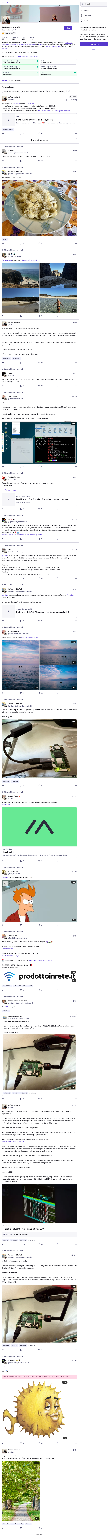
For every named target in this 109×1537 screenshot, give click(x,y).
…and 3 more (32, 1093)
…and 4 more (37, 986)
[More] (75, 133)
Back (6, 3)
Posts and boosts (8, 87)
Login (94, 49)
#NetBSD (62, 91)
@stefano (5, 595)
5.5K (3, 39)
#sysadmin (33, 91)
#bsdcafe (42, 91)
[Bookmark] (57, 133)
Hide (73, 182)
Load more (39, 1534)
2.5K (13, 39)
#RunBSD (16, 91)
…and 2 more (36, 1524)
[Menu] (75, 28)
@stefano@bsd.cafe (8, 30)
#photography (7, 91)
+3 (68, 91)
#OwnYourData (52, 91)
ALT (74, 234)
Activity (4, 81)
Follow (68, 28)
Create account (93, 44)
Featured (18, 81)
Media (11, 81)
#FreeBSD (25, 91)
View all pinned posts (40, 140)
